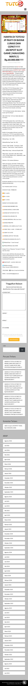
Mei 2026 (7, 455)
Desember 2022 (9, 645)
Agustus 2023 (8, 608)
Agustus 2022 (8, 663)
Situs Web (5, 327)
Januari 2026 (8, 473)
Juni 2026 (7, 450)
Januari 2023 (8, 640)
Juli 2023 (7, 612)
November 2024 (9, 538)
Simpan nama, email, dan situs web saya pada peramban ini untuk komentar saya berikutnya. (13, 335)
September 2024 (9, 547)
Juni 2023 (7, 617)
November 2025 (9, 482)
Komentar (6, 292)
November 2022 (9, 650)
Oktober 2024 (8, 543)
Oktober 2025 (8, 487)
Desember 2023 (9, 589)
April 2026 (7, 459)
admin (6, 425)
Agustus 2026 (8, 441)
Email (4, 320)
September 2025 (9, 492)
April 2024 (7, 571)
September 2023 (9, 603)
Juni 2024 (7, 561)
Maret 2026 (8, 464)
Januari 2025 (8, 529)
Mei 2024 (7, 566)
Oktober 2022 (8, 654)
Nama (4, 313)
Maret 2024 (8, 575)
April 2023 (7, 626)
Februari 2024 (8, 580)
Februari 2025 (8, 524)
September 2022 (9, 659)
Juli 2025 (7, 501)
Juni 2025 (7, 506)
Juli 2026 (7, 445)
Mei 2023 (7, 622)
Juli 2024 (7, 557)
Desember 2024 (9, 534)
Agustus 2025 (8, 496)
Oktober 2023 (8, 598)
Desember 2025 (9, 478)
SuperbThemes (10, 683)
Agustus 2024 (8, 552)
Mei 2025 (7, 510)
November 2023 (9, 594)
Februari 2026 (8, 469)
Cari (4, 345)
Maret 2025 (8, 520)
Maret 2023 (8, 631)
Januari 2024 (8, 585)
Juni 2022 (7, 673)
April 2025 (7, 515)
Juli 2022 (7, 668)
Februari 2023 (8, 636)
